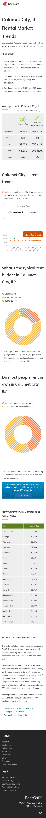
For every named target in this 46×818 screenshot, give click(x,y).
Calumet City (7, 531)
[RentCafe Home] (33, 797)
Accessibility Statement (11, 787)
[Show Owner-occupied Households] (17, 407)
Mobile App (6, 751)
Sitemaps (6, 761)
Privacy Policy (7, 781)
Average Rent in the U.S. (21, 708)
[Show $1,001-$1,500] (11, 297)
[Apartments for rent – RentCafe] (10, 4)
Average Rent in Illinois (13, 712)
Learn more (23, 495)
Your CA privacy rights (11, 784)
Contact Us (6, 745)
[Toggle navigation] (40, 3)
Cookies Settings (9, 790)
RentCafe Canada (9, 764)
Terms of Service (9, 777)
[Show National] (33, 212)
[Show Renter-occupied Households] (17, 403)
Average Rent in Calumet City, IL (17, 715)
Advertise (6, 755)
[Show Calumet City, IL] (15, 212)
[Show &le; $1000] (9, 294)
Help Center (7, 748)
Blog (4, 758)
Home (6, 708)
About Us (6, 742)
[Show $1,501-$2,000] (11, 301)
